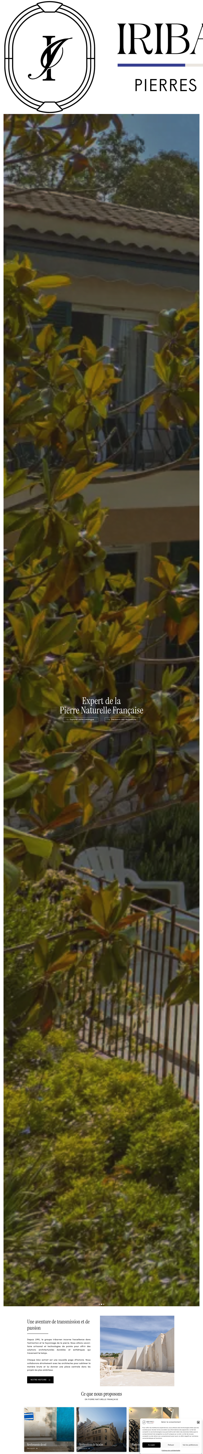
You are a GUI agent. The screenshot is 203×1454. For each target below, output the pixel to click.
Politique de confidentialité (171, 1450)
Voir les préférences (190, 1445)
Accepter (151, 1445)
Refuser (171, 1445)
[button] (198, 1422)
